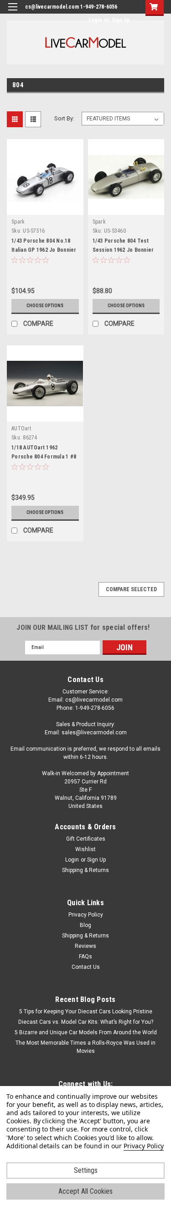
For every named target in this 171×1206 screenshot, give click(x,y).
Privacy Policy (85, 915)
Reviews (85, 946)
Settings (86, 1170)
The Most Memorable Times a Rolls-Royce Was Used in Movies (85, 1047)
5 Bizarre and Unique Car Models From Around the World (86, 1032)
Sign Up (121, 20)
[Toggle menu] (12, 12)
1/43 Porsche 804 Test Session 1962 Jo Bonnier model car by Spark (123, 250)
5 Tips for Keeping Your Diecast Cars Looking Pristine (85, 1011)
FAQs (85, 956)
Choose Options (44, 305)
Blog (85, 925)
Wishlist (85, 849)
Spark (18, 222)
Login (95, 20)
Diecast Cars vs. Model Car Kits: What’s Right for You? (85, 1022)
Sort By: (64, 118)
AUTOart (21, 428)
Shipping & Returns (85, 870)
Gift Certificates (85, 839)
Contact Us (86, 967)
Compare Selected (131, 589)
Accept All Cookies (85, 1191)
